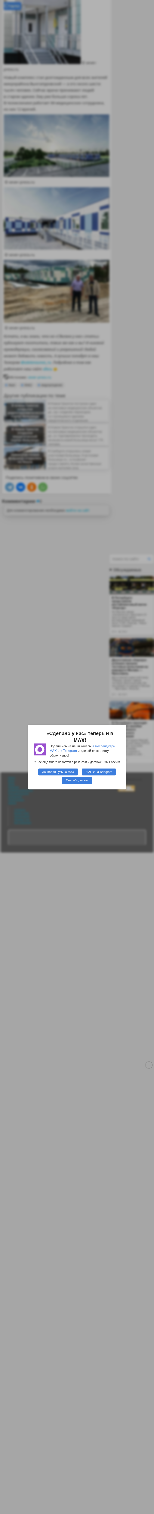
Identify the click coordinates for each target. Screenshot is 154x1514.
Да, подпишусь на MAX (58, 771)
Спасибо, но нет (77, 780)
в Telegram (68, 750)
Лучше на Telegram (99, 771)
